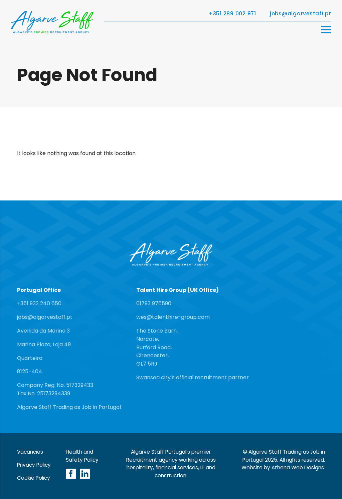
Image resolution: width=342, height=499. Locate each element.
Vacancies (30, 451)
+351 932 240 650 (39, 303)
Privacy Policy (34, 464)
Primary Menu (326, 29)
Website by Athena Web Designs (282, 467)
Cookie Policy (33, 477)
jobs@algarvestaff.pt (300, 14)
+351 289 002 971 (232, 14)
